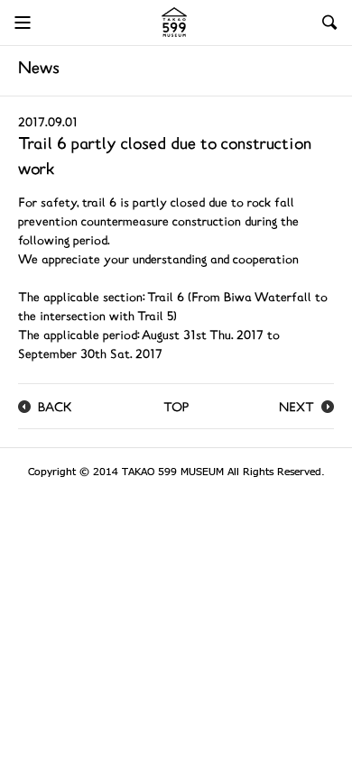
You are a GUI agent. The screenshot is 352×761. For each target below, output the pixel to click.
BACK (55, 409)
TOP (176, 409)
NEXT (296, 409)
